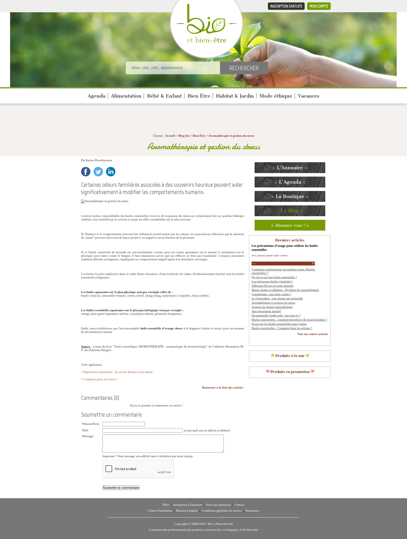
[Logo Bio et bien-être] (206, 41)
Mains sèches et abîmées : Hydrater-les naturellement (285, 290)
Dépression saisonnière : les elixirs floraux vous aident (118, 372)
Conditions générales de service (221, 510)
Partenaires (252, 510)
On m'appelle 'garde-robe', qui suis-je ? (276, 315)
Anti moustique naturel (266, 311)
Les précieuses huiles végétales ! (272, 281)
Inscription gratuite (286, 6)
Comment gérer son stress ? (100, 379)
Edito (166, 504)
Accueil (170, 135)
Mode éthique (276, 96)
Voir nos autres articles (312, 334)
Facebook (85, 171)
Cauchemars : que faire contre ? (271, 294)
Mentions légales (187, 510)
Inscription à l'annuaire (187, 504)
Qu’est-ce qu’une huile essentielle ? (274, 277)
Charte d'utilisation (160, 510)
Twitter (98, 171)
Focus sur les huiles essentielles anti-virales (279, 324)
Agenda (96, 96)
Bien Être (198, 96)
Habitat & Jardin (235, 96)
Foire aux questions (218, 504)
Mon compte (319, 6)
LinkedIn (110, 171)
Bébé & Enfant (164, 96)
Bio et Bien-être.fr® (220, 524)
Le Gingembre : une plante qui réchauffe (277, 298)
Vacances (308, 96)
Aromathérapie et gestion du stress (231, 135)
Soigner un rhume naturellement (272, 307)
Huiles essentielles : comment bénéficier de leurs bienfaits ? (289, 319)
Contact (239, 504)
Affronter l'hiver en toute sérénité (272, 285)
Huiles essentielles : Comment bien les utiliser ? (282, 328)
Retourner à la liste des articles (222, 387)
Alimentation (126, 96)
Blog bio (184, 135)
